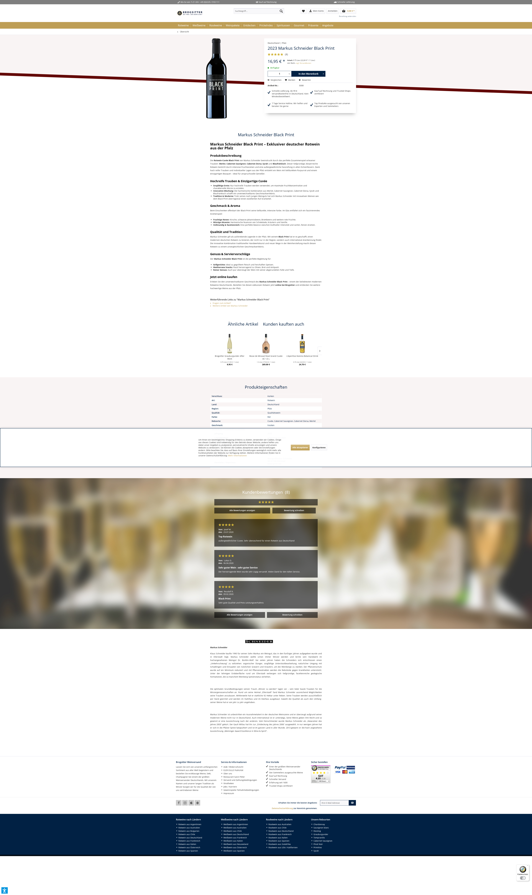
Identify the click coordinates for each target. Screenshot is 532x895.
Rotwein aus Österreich (189, 847)
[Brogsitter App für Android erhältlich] (197, 803)
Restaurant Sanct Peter (234, 777)
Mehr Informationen (237, 455)
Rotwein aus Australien (189, 827)
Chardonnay (319, 824)
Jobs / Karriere (230, 786)
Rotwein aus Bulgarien (188, 831)
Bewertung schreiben (294, 510)
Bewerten (306, 80)
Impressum (228, 793)
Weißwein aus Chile (232, 831)
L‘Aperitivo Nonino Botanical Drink (302, 356)
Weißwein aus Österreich (235, 847)
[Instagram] (185, 803)
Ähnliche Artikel (243, 324)
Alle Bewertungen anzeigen (242, 510)
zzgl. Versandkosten (303, 63)
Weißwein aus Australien (235, 827)
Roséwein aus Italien (278, 837)
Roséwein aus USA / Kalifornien (283, 847)
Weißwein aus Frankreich (235, 837)
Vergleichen (276, 80)
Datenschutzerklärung (282, 808)
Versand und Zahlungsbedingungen (240, 780)
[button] (4, 890)
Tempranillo (319, 837)
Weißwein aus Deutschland (236, 834)
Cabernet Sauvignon (322, 840)
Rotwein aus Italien (187, 844)
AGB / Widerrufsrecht (233, 767)
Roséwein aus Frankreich (280, 834)
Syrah (316, 850)
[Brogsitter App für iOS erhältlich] (191, 803)
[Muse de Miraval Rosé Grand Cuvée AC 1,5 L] (266, 343)
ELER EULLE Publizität (233, 770)
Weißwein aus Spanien (234, 850)
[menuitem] (259, 11)
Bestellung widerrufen (347, 16)
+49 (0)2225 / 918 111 (209, 2)
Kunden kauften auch (283, 324)
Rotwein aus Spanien (188, 850)
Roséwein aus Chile (277, 827)
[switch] (523, 878)
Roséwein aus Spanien (278, 840)
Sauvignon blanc (321, 827)
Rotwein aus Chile (186, 834)
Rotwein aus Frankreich (189, 840)
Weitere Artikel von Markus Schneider (230, 305)
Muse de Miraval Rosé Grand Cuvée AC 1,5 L (265, 357)
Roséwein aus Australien (279, 824)
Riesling (317, 831)
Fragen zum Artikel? (221, 303)
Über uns (227, 773)
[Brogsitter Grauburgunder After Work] (229, 343)
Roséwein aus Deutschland (281, 831)
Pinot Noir (318, 844)
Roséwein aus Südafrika (279, 844)
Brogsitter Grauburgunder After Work (229, 357)
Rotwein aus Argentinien (189, 824)
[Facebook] (178, 803)
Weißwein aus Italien (233, 840)
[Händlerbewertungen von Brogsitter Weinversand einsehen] (321, 774)
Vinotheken (228, 783)
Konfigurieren (319, 447)
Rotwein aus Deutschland (190, 837)
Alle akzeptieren (300, 447)
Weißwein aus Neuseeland (235, 844)
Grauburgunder (320, 834)
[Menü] (527, 866)
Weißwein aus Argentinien (235, 824)
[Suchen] (281, 11)
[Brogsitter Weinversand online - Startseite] (189, 13)
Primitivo (317, 847)
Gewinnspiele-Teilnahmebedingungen (241, 790)
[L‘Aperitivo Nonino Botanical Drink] (302, 343)
